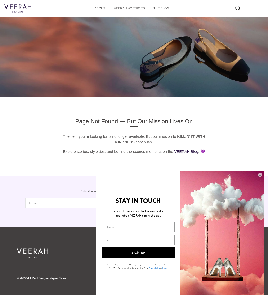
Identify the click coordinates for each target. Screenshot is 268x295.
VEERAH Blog (186, 151)
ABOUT (99, 8)
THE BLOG (161, 8)
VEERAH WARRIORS (129, 8)
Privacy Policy (154, 268)
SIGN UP (138, 252)
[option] (134, 57)
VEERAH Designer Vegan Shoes (46, 278)
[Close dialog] (260, 175)
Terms (164, 268)
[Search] (237, 8)
